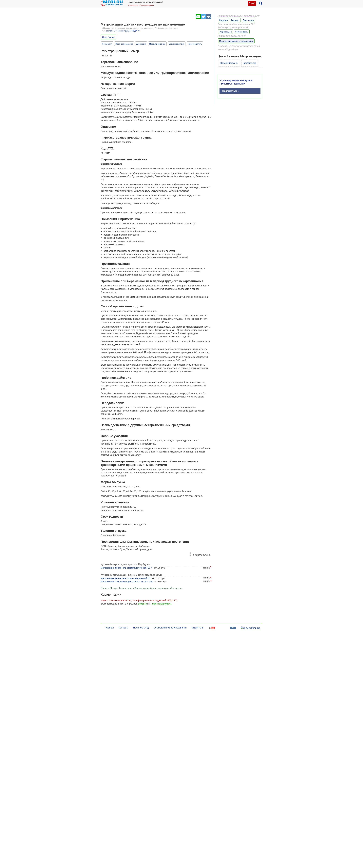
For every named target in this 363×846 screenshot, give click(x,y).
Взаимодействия (176, 43)
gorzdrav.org (250, 63)
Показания (107, 43)
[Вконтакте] (208, 18)
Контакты (123, 627)
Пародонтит (248, 20)
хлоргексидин (225, 31)
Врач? (252, 3)
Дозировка (141, 43)
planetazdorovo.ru (229, 63)
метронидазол (241, 31)
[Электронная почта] (198, 18)
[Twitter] (203, 18)
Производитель (195, 43)
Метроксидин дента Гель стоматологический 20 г (126, 567)
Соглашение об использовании (141, 5)
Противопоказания (124, 43)
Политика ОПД (141, 627)
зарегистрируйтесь (162, 603)
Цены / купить (108, 37)
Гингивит (235, 20)
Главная (109, 627)
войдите (142, 603)
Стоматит (223, 20)
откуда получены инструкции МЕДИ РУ (123, 30)
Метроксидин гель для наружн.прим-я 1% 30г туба (127, 581)
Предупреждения (157, 43)
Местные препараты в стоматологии (236, 40)
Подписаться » (230, 90)
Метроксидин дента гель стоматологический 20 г (126, 578)
